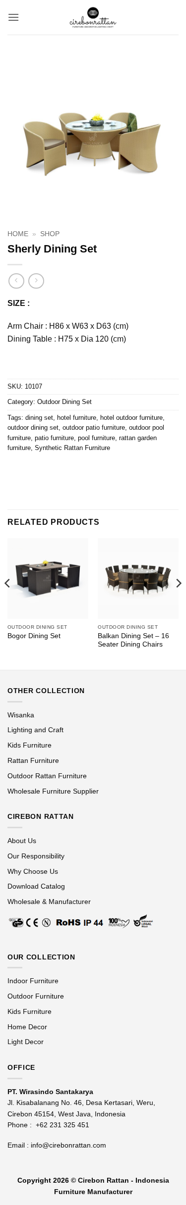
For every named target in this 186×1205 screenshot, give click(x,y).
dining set (39, 417)
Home (17, 234)
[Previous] (8, 603)
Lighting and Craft (35, 730)
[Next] (178, 603)
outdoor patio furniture (93, 427)
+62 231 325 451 (62, 1125)
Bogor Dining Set (34, 636)
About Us (21, 841)
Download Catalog (36, 886)
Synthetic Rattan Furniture (72, 448)
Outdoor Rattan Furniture (47, 776)
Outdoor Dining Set (64, 401)
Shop (50, 234)
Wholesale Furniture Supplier (53, 791)
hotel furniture (76, 417)
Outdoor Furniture (35, 996)
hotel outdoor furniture (131, 417)
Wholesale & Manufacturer (49, 901)
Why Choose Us (32, 871)
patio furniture (54, 438)
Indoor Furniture (33, 981)
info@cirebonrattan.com (68, 1145)
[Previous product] (36, 281)
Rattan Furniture (34, 760)
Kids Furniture (29, 745)
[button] (13, 17)
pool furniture (96, 438)
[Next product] (16, 281)
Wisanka (21, 715)
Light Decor (25, 1042)
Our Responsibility (35, 856)
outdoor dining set (33, 427)
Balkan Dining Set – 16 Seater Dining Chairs (133, 640)
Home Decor (27, 1027)
